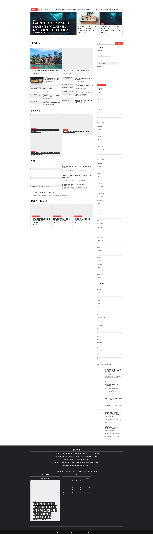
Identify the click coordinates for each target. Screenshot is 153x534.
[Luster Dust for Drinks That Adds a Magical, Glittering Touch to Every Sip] (45, 168)
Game (98, 309)
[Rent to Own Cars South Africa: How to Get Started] (36, 87)
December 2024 (100, 149)
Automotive (34, 68)
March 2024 (99, 180)
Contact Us (58, 471)
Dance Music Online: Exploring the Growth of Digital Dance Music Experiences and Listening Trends (60, 9)
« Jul (76, 496)
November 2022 (100, 234)
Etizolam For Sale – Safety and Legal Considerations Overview (112, 428)
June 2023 (99, 210)
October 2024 (100, 156)
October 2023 (100, 197)
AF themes (94, 532)
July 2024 (99, 166)
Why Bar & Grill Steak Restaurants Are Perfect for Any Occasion (77, 176)
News (98, 331)
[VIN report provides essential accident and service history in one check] (46, 58)
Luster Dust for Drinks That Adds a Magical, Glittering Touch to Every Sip (77, 166)
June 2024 (99, 170)
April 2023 (99, 217)
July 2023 (99, 207)
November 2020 (100, 274)
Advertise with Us (93, 471)
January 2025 (100, 146)
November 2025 (100, 116)
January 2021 (100, 267)
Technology (99, 350)
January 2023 (100, 227)
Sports (98, 345)
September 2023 (100, 200)
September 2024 (100, 159)
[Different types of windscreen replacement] (36, 102)
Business (99, 289)
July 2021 (99, 250)
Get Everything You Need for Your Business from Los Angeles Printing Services (84, 86)
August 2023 (99, 203)
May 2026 (99, 99)
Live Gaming (99, 325)
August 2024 (99, 163)
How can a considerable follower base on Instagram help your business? (83, 93)
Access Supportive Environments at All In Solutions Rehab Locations (45, 130)
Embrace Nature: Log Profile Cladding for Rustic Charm (40, 220)
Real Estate (99, 336)
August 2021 (99, 247)
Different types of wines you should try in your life (42, 192)
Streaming (99, 347)
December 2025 (100, 112)
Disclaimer (73, 471)
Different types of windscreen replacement (52, 103)
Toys (55, 87)
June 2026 (99, 95)
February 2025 (100, 143)
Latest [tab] (102, 364)
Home (63, 471)
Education (34, 128)
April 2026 (99, 102)
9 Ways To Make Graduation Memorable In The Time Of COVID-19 (46, 153)
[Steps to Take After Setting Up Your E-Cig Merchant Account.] (68, 78)
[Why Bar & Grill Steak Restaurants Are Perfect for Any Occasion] (43, 177)
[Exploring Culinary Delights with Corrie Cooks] (40, 186)
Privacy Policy (79, 471)
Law (98, 322)
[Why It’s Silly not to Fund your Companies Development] (68, 100)
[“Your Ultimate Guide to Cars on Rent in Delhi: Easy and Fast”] (36, 95)
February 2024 (100, 183)
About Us (68, 471)
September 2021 (100, 244)
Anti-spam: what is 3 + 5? (102, 79)
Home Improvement (35, 216)
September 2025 (100, 122)
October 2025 (100, 119)
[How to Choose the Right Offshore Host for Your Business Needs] (77, 58)
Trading (98, 356)
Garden (98, 311)
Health (98, 314)
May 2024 (99, 173)
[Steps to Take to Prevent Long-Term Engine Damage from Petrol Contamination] (36, 80)
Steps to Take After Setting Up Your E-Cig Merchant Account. (83, 79)
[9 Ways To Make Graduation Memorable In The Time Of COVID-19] (46, 145)
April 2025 (99, 139)
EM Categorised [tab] (108, 364)
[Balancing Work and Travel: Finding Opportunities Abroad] (77, 124)
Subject (98, 61)
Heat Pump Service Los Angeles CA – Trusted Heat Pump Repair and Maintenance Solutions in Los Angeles (83, 222)
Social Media (77, 91)
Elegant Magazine (87, 532)
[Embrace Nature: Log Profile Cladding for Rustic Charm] (40, 210)
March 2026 (99, 106)
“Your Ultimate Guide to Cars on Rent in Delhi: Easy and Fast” (51, 96)
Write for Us (86, 471)
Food (63, 164)
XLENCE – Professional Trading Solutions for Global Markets (94, 9)
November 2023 (100, 193)
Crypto (98, 292)
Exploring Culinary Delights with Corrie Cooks (73, 184)
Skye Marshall (37, 32)
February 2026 (100, 109)
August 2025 (99, 126)
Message (99, 66)
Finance (98, 303)
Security (99, 339)
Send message (101, 84)
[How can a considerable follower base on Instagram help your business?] (68, 93)
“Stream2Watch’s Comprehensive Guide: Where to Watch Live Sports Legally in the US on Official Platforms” (88, 29)
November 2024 (100, 153)
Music (34, 20)
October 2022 (100, 237)
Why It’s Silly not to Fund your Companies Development (83, 100)
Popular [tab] (98, 364)
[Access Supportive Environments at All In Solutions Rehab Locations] (46, 124)
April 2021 (99, 261)
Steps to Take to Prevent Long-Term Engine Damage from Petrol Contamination (52, 79)
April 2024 (99, 176)
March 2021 (99, 264)
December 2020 (100, 271)
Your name (99, 50)
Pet (98, 334)
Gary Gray (34, 73)
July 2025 (99, 129)
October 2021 (100, 240)
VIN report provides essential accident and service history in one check (45, 71)
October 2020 (100, 277)
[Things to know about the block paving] (62, 210)
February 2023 (100, 223)
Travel (98, 358)
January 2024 (100, 186)
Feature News (50, 87)
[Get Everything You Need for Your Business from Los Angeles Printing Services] (68, 85)
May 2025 (99, 136)
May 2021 (99, 257)
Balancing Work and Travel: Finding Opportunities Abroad (77, 131)
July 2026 (99, 92)
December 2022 (100, 230)
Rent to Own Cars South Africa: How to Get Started (52, 89)
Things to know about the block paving (61, 220)
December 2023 (100, 190)
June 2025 (99, 133)
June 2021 (99, 254)
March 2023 (99, 220)
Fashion (98, 298)
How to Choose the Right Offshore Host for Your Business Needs (76, 71)
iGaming (99, 320)
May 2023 (99, 213)
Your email (99, 55)
